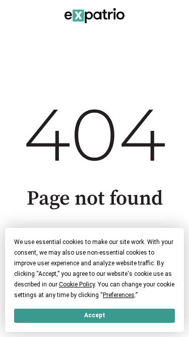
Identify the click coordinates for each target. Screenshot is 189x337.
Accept (94, 315)
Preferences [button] (119, 295)
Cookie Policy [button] (77, 284)
